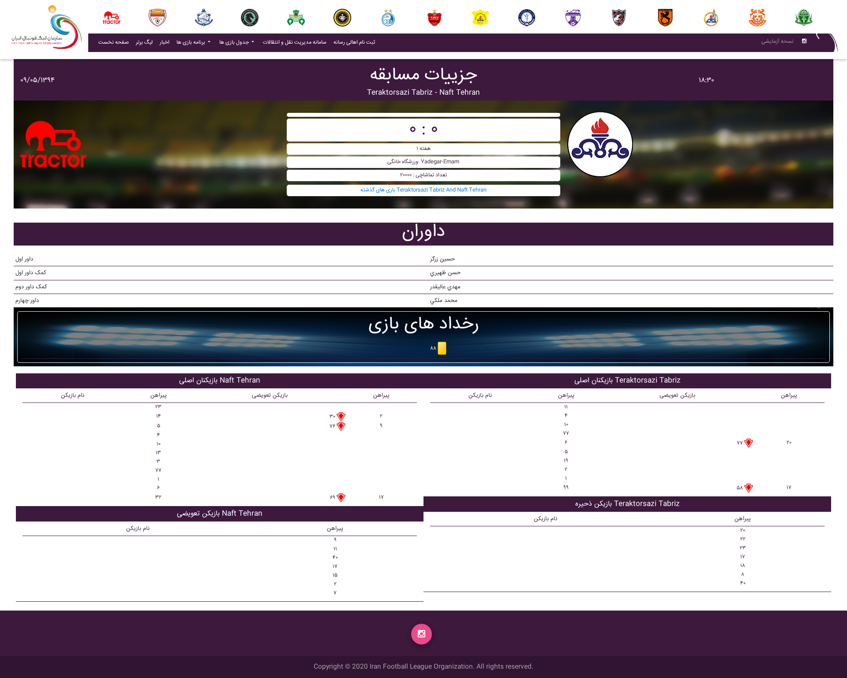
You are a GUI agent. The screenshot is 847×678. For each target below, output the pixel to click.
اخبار (166, 42)
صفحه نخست (113, 42)
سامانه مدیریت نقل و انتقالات (296, 42)
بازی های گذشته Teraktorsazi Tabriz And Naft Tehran (423, 190)
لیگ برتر (144, 42)
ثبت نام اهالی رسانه (356, 42)
